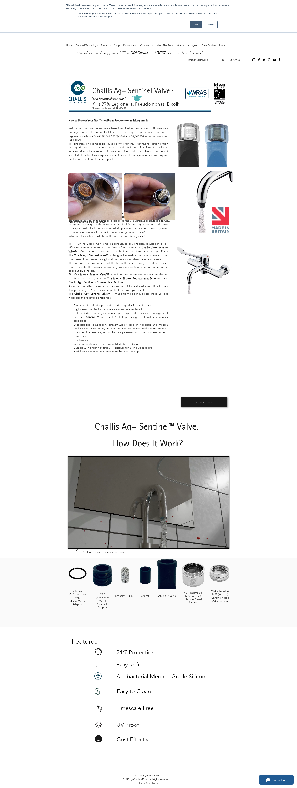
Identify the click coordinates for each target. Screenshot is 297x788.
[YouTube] (274, 59)
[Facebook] (259, 59)
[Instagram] (253, 59)
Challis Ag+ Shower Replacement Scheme (133, 278)
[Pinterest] (269, 59)
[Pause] (72, 544)
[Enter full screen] (225, 544)
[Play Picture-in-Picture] (219, 544)
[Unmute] (78, 544)
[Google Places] (279, 59)
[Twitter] (264, 59)
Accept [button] (196, 24)
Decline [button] (211, 24)
